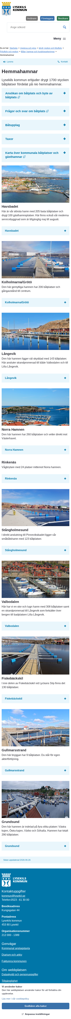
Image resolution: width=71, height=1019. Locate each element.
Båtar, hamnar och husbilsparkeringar (38, 51)
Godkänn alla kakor (36, 1006)
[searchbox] (38, 27)
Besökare (63, 19)
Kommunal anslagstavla (16, 948)
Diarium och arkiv (12, 954)
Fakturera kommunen (14, 961)
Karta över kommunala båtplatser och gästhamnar (37, 155)
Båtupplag (13, 125)
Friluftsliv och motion (9, 51)
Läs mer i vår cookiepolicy (15, 998)
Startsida (14, 48)
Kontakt (64, 62)
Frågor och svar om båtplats (37, 111)
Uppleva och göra (28, 48)
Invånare (31, 18)
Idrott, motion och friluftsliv (50, 48)
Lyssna (10, 62)
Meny (57, 38)
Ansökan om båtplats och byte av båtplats (37, 95)
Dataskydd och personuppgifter (20, 974)
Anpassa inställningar (37, 1014)
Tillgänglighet (10, 980)
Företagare (47, 18)
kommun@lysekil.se (13, 895)
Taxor (9, 139)
